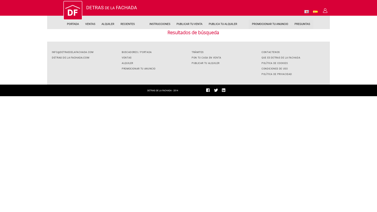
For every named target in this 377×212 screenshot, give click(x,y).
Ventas (90, 24)
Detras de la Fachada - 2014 (162, 90)
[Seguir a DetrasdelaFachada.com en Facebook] (208, 91)
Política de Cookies (275, 63)
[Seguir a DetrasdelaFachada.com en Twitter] (216, 91)
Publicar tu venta (189, 24)
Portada (73, 24)
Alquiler (108, 24)
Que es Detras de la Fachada (281, 57)
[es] (315, 12)
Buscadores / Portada (137, 52)
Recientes (128, 24)
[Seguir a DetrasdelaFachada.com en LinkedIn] (223, 91)
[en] (306, 12)
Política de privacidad (277, 74)
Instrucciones (159, 24)
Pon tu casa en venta (206, 57)
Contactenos (271, 52)
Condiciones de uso (275, 68)
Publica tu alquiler (223, 24)
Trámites (198, 52)
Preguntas (302, 24)
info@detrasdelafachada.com (72, 52)
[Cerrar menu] (57, 11)
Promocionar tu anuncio (270, 24)
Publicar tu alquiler (206, 63)
